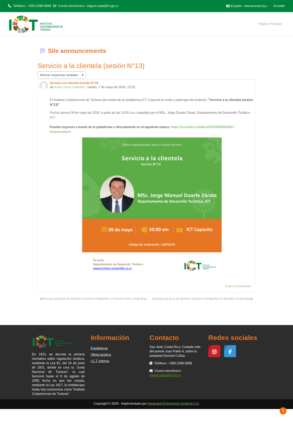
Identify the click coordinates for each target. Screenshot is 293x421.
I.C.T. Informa (100, 361)
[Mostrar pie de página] (283, 411)
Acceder (279, 6)
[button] (248, 6)
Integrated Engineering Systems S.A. (173, 403)
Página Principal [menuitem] (270, 24)
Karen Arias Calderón (69, 87)
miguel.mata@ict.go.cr (102, 6)
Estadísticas (99, 348)
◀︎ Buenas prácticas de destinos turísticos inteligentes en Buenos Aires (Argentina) (93, 298)
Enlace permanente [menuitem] (238, 286)
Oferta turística (101, 354)
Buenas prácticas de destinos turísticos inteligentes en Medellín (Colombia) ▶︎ (202, 298)
